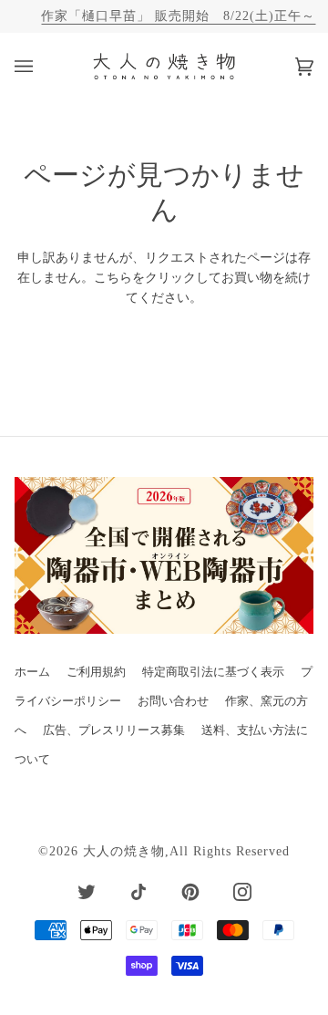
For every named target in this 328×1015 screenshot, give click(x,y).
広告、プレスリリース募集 (114, 730)
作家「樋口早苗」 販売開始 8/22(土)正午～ (178, 15)
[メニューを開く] (42, 66)
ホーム (32, 672)
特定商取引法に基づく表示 (213, 672)
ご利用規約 (96, 672)
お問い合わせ (173, 701)
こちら (113, 278)
